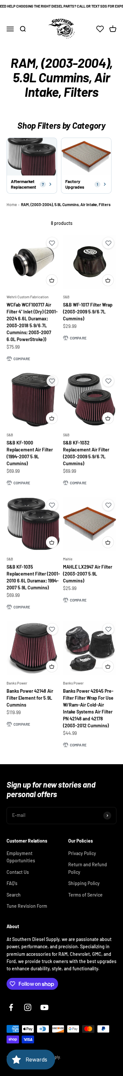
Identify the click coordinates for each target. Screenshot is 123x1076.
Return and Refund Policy (87, 868)
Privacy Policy (82, 853)
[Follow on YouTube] (44, 1007)
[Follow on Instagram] (27, 1007)
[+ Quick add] (52, 280)
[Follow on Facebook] (11, 1007)
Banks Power (17, 683)
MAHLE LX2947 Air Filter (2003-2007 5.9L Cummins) (87, 573)
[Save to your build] (52, 243)
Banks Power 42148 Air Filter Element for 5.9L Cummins (30, 698)
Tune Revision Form (27, 906)
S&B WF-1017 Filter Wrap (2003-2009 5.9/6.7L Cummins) (88, 311)
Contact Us (18, 872)
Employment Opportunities (21, 856)
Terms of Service (85, 895)
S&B (66, 297)
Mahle (67, 559)
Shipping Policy (84, 883)
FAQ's (12, 883)
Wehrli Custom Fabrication (28, 297)
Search (14, 895)
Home (12, 204)
